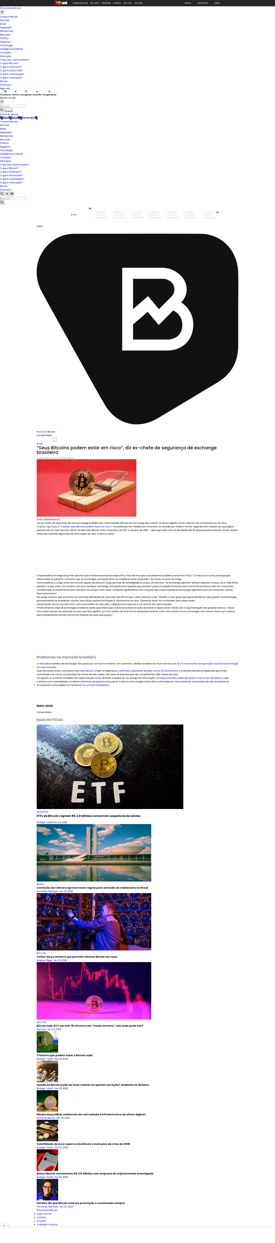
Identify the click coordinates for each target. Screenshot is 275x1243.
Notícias (4, 20)
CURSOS (117, 3)
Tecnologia (6, 45)
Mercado (5, 34)
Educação (5, 56)
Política (4, 38)
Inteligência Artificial (11, 49)
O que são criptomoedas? (14, 59)
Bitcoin (4, 81)
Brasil (3, 24)
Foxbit (98, 678)
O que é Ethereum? (11, 67)
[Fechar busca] (7, 194)
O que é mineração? (11, 77)
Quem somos (44, 1213)
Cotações (5, 52)
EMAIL (217, 3)
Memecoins (6, 31)
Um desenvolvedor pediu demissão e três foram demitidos (188, 678)
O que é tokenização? (12, 74)
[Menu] (12, 194)
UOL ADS (138, 3)
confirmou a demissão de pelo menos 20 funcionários (148, 670)
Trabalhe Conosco (47, 1224)
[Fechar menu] (2, 12)
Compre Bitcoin (9, 16)
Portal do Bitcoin (9, 114)
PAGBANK (106, 3)
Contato (41, 1217)
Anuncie (41, 1221)
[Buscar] (2, 202)
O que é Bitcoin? (9, 63)
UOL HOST (94, 3)
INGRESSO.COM (80, 3)
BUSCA (188, 3)
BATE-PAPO (203, 3)
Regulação (6, 27)
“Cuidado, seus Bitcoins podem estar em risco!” (86, 526)
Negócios (5, 41)
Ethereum (5, 85)
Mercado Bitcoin (84, 670)
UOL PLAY (127, 3)
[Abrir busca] (2, 194)
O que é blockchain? (11, 70)
